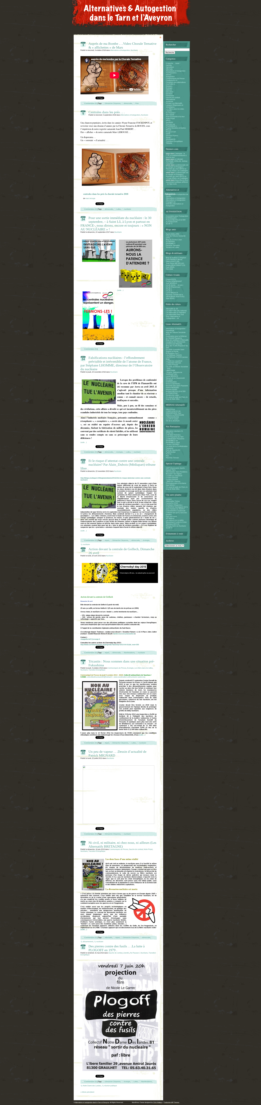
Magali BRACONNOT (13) (175, 265)
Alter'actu (169, 69)
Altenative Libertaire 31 (174, 431)
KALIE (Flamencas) (173, 287)
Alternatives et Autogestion (120, 50)
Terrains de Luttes (172, 247)
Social (168, 137)
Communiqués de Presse (117, 668)
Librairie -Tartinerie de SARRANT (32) (174, 373)
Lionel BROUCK (172, 293)
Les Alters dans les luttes (143, 668)
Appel (107, 540)
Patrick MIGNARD (172, 388)
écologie (119, 452)
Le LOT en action (172, 419)
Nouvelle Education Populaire (177, 386)
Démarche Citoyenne (113, 103)
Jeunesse (169, 101)
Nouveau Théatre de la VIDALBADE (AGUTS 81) (175, 296)
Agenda (169, 65)
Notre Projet (148, 849)
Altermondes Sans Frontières (176, 472)
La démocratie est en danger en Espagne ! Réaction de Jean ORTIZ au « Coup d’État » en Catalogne (177, 168)
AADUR (169, 499)
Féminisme (170, 96)
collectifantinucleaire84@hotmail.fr (99, 677)
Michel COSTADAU (173, 384)
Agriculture (170, 67)
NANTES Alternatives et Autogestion (174, 205)
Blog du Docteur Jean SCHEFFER (174, 241)
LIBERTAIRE (170, 370)
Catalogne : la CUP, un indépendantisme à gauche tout (176, 155)
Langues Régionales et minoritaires (174, 106)
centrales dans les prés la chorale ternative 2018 (105, 194)
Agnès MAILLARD (172, 234)
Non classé (170, 115)
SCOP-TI (169, 224)
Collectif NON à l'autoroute (175, 511)
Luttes (118, 209)
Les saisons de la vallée (175, 520)
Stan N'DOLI (170, 298)
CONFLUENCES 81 (173, 411)
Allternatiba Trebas (173, 501)
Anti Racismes (171, 73)
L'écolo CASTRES (172, 444)
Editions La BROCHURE (175, 415)
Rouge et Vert (171, 132)
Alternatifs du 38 (172, 309)
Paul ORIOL (170, 267)
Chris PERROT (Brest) (174, 260)
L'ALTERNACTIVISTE (174, 355)
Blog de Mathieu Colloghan (176, 258)
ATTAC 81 (169, 433)
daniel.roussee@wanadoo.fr (124, 634)
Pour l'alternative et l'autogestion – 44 (173, 317)
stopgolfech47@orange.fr (90, 639)
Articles (168, 75)
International (170, 99)
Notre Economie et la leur (175, 117)
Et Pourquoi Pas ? (172, 353)
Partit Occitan (171, 452)
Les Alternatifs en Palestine (176, 313)
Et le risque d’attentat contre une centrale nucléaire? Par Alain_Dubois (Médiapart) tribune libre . (118, 464)
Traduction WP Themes (171, 1102)
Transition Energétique (96, 670)
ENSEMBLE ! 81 (172, 441)
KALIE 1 (169, 289)
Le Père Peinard (172, 365)
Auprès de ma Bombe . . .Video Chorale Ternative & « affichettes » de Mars (122, 45)
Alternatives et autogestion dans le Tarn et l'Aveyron (92, 1102)
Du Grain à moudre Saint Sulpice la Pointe (175, 350)
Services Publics (172, 136)
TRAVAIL (169, 143)
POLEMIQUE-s (171, 126)
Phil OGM (169, 269)
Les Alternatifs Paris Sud (175, 314)
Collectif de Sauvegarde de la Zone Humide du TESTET (177, 508)
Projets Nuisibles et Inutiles (176, 128)
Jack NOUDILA (171, 283)
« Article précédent (87, 1092)
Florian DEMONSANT (174, 281)
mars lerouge (90, 198)
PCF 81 (168, 454)
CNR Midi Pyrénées (173, 435)
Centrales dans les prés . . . (106, 112)
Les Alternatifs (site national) (176, 311)
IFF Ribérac (170, 518)
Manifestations (129, 653)
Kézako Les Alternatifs (174, 103)
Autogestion (170, 77)
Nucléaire (134, 50)
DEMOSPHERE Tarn (173, 413)
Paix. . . (138, 103)
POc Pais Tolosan (172, 458)
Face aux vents (171, 516)
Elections (169, 94)
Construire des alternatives (176, 82)
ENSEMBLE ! (171, 244)
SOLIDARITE (170, 139)
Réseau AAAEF (171, 389)
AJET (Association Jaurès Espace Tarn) (175, 469)
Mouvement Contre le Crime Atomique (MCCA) (176, 523)
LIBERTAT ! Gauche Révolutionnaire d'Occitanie (176, 482)
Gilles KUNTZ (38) (172, 261)
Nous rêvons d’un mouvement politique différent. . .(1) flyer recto (177, 182)
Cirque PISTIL (171, 279)
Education (169, 92)
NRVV (168, 120)
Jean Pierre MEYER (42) (175, 263)
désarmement (88, 942)
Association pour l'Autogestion (177, 216)
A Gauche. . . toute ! (173, 63)
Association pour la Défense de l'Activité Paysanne (176, 337)
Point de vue (170, 124)
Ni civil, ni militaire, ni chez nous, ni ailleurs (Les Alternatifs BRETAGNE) (122, 844)
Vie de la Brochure (173, 421)
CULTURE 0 (170, 84)
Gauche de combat (136, 849)
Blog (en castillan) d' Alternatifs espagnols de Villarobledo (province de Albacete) (177, 342)
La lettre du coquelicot (174, 361)
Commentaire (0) (90, 103)
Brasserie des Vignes (174, 474)
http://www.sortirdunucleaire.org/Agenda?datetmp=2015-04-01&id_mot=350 (109, 645)
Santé (168, 134)
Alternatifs (108, 938)
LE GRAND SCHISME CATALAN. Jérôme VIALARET (176, 161)
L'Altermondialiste (172, 417)
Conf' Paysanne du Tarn (175, 437)
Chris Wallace (157, 1102)
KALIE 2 (169, 291)
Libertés (126, 953)
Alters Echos (170, 409)
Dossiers (169, 86)
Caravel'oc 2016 (172, 503)
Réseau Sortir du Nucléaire (176, 526)
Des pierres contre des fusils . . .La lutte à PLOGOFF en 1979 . (116, 948)
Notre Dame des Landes (92, 1086)
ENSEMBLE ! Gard (173, 442)
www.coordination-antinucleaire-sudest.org (129, 677)
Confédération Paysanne (175, 439)
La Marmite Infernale (173, 363)
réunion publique (110, 1086)
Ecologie (130, 668)
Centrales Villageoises (174, 505)
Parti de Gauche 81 (173, 450)
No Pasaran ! (135, 953)
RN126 (168, 130)
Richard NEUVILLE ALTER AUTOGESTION (176, 221)
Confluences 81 (172, 80)
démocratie (128, 103)
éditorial (169, 90)
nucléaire (127, 209)
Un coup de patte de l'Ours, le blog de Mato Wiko (177, 398)
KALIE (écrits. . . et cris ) (174, 285)
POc (167, 456)
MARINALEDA (171, 218)
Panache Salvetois (173, 245)
